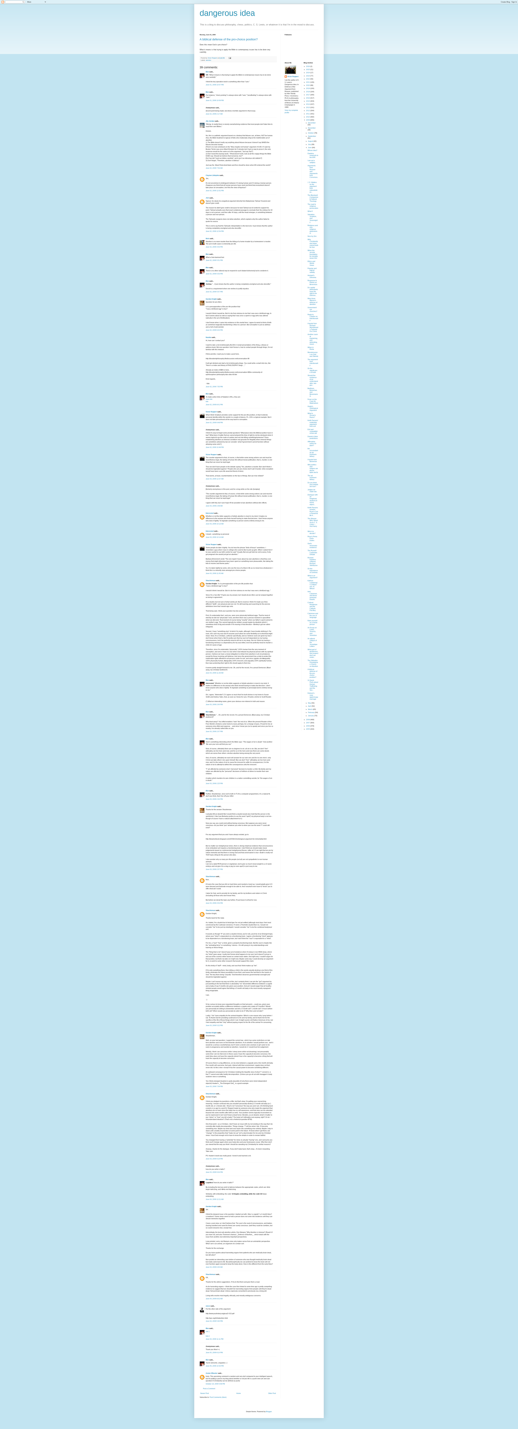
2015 (308, 101)
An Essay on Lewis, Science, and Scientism (312, 631)
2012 (308, 111)
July (309, 144)
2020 (308, 85)
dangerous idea (227, 13)
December (312, 123)
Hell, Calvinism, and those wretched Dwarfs (312, 595)
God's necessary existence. (312, 545)
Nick (207, 239)
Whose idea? (312, 150)
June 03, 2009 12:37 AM (215, 479)
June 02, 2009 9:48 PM (214, 423)
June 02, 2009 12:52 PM (215, 191)
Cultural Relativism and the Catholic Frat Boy (312, 606)
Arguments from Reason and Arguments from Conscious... (313, 172)
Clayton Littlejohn (212, 175)
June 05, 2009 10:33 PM (215, 1366)
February (311, 712)
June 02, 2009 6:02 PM (214, 330)
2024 (308, 73)
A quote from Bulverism (312, 460)
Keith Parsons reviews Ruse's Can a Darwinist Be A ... (313, 511)
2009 (308, 120)
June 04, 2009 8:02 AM (214, 1299)
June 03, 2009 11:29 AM (214, 673)
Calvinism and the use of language (313, 615)
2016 (308, 98)
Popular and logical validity (312, 270)
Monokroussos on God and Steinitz (313, 354)
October (311, 133)
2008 (308, 720)
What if (310, 211)
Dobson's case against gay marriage (313, 696)
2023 (308, 76)
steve (208, 1306)
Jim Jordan (210, 121)
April (310, 706)
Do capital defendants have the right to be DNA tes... (313, 291)
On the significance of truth (312, 370)
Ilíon (207, 72)
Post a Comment (209, 1389)
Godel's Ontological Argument (313, 408)
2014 (308, 104)
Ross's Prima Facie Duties (312, 538)
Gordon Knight (211, 299)
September (312, 136)
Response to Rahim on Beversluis (312, 282)
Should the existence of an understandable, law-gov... (313, 380)
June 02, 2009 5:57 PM (214, 292)
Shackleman (210, 581)
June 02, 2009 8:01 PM (214, 405)
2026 (308, 66)
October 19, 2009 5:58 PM (215, 1384)
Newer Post (204, 1393)
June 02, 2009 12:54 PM (215, 231)
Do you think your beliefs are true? (313, 485)
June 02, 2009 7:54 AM (214, 168)
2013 (308, 107)
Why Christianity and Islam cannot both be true (313, 243)
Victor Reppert (211, 412)
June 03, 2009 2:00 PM (214, 704)
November (312, 128)
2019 (308, 88)
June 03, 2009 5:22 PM (214, 1025)
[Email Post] (229, 58)
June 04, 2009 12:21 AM (215, 1199)
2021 (308, 82)
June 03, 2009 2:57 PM (214, 869)
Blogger (269, 1412)
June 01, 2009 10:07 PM (215, 85)
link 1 (208, 1331)
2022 (308, 79)
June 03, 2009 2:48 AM (214, 506)
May (309, 703)
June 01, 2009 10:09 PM (215, 100)
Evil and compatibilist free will (313, 431)
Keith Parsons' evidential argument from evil (313, 423)
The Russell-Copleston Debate (312, 552)
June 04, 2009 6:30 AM (214, 1267)
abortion (208, 60)
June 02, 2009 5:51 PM (214, 260)
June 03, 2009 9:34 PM (214, 1172)
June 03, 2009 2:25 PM (214, 783)
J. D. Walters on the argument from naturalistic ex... (313, 187)
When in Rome (311, 348)
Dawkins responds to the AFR (313, 155)
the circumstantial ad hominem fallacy (313, 452)
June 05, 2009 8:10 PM (214, 1353)
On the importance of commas (313, 571)
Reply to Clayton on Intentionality (313, 317)
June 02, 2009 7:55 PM (214, 387)
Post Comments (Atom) (218, 1397)
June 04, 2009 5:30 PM (214, 1321)
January (311, 716)
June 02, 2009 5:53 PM (214, 274)
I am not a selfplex (311, 161)
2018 (308, 92)
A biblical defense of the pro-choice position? (229, 39)
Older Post (272, 1393)
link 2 (208, 1336)
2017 (308, 95)
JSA (207, 198)
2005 (308, 729)
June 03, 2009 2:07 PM (214, 731)
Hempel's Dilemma (312, 276)
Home (238, 1393)
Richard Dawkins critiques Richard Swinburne (313, 562)
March (310, 709)
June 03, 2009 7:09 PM (214, 1086)
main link (209, 399)
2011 (308, 114)
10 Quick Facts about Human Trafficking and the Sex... (313, 685)
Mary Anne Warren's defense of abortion (312, 301)
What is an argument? (313, 577)
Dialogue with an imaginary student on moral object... (313, 499)
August (310, 141)
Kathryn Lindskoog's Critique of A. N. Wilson (313, 584)
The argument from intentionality (313, 362)
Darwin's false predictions (313, 437)
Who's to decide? (312, 532)
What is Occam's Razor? (312, 415)
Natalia (208, 337)
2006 (308, 726)
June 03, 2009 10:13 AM (215, 524)
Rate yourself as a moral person (312, 623)
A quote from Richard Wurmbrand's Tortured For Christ (313, 327)
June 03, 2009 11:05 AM (214, 573)
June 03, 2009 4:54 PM (214, 903)
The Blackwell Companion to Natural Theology (313, 198)
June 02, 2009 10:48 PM (215, 447)
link (207, 401)
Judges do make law (312, 491)
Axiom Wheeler (211, 1373)
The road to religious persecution (313, 206)
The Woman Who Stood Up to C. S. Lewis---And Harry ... (313, 523)
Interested (210, 513)
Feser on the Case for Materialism (313, 401)
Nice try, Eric (312, 236)
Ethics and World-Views (311, 263)
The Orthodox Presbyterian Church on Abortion (313, 663)
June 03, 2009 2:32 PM (214, 799)
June (310, 148)
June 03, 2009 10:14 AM (215, 537)
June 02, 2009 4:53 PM (214, 247)
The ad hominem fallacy (312, 478)
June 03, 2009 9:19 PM (214, 1159)
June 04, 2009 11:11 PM (214, 1339)
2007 (308, 723)
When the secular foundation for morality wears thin (313, 254)
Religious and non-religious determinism (313, 229)
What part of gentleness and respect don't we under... (313, 653)
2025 (308, 69)
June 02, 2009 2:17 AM (214, 114)
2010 (308, 117)
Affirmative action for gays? (312, 443)
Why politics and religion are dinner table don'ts (313, 468)
